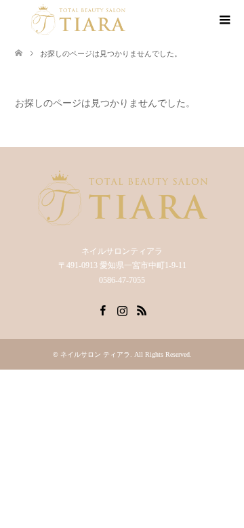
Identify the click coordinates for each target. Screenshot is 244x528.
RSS (141, 309)
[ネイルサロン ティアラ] (78, 20)
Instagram (122, 309)
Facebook (102, 309)
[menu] (223, 20)
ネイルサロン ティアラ (95, 354)
